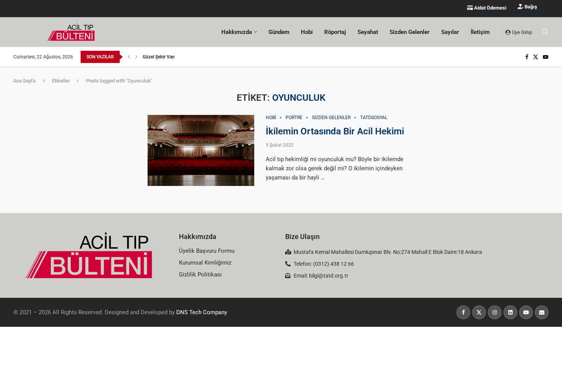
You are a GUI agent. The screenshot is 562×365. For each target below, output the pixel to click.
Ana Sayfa (24, 81)
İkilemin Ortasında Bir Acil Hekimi (335, 131)
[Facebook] (527, 57)
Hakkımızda (197, 237)
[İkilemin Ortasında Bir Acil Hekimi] (201, 150)
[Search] (545, 32)
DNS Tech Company (201, 312)
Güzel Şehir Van (159, 57)
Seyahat (367, 32)
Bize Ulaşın (302, 237)
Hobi (307, 32)
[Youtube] (546, 57)
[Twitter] (536, 57)
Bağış (530, 7)
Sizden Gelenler (410, 32)
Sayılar (450, 32)
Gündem (278, 32)
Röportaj (335, 32)
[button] (129, 57)
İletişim (480, 32)
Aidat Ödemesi (489, 8)
